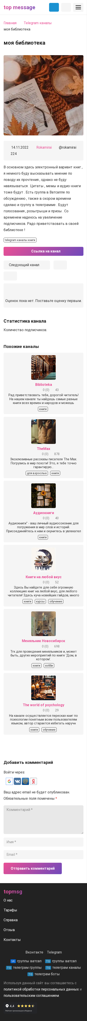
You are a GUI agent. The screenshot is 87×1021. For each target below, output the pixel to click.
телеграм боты (44, 974)
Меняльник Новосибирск (43, 641)
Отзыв (9, 930)
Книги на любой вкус (44, 577)
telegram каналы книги (20, 240)
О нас (8, 900)
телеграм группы (24, 967)
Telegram (54, 952)
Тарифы (10, 910)
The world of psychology (43, 705)
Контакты (12, 940)
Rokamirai (44, 147)
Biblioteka (43, 384)
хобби (49, 665)
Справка (11, 920)
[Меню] (78, 7)
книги (43, 409)
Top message (19, 7)
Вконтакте (34, 952)
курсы (40, 601)
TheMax (43, 449)
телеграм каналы (63, 967)
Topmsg (13, 891)
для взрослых (37, 473)
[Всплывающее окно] (60, 265)
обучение (56, 601)
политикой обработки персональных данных (41, 989)
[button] (10, 784)
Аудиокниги (43, 513)
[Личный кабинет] (66, 7)
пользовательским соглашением (31, 995)
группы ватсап (26, 961)
